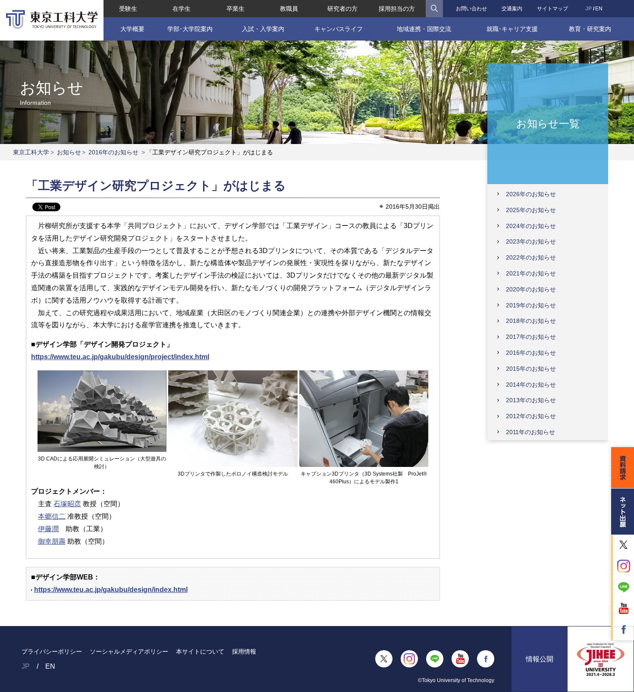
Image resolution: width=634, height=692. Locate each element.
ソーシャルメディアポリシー (129, 651)
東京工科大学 (31, 152)
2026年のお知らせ (531, 194)
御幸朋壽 (52, 541)
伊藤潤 (48, 528)
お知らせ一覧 (548, 123)
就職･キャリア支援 (512, 28)
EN (599, 9)
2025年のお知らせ (531, 210)
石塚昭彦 (67, 503)
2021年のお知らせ (531, 273)
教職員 (289, 8)
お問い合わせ (471, 9)
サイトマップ (552, 9)
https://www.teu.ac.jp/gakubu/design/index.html (111, 589)
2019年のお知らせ (531, 305)
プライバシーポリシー (52, 651)
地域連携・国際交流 (424, 28)
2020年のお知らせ (531, 289)
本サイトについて (200, 651)
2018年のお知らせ (531, 320)
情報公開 (539, 659)
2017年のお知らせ (531, 336)
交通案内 (512, 9)
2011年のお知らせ (530, 432)
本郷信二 (52, 516)
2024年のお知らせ (531, 225)
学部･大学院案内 (190, 28)
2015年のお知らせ (531, 368)
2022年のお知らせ (531, 257)
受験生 (128, 8)
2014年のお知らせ (531, 384)
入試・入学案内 (263, 28)
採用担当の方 (397, 8)
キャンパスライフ (338, 28)
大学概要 (132, 28)
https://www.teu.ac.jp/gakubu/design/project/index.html (120, 356)
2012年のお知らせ (531, 416)
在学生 (182, 8)
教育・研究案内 (590, 28)
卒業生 (235, 8)
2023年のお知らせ (531, 241)
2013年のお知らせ (531, 400)
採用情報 (244, 651)
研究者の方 (342, 8)
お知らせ (69, 152)
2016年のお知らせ (113, 152)
